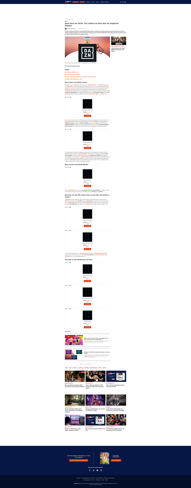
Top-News (104, 367)
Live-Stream (80, 367)
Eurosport (75, 367)
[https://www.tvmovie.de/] (68, 2)
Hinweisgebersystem (87, 479)
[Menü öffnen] (125, 2)
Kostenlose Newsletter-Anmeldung (78, 460)
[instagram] (101, 470)
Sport (72, 19)
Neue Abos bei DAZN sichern (71, 72)
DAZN (75, 85)
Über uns (93, 479)
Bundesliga (86, 367)
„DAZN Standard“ (102, 85)
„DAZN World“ (69, 86)
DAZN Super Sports (94, 94)
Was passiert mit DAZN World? (72, 74)
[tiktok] (93, 470)
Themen (102, 479)
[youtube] (97, 470)
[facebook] (89, 470)
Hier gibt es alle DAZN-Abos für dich (73, 79)
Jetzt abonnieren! (116, 460)
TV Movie (66, 19)
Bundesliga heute (93, 367)
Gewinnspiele (98, 479)
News (70, 19)
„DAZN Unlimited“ (91, 85)
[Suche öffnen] (120, 2)
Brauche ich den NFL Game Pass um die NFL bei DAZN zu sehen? (80, 76)
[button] (87, 74)
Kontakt (106, 479)
